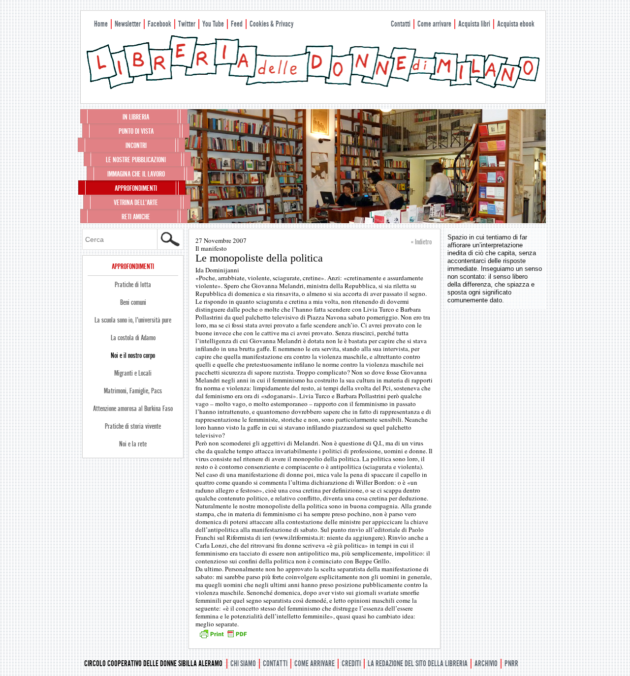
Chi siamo (243, 663)
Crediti (351, 663)
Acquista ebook (516, 24)
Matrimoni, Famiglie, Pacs (133, 391)
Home (101, 24)
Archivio (486, 663)
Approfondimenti (136, 188)
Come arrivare (434, 24)
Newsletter (128, 24)
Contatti (400, 24)
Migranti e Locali (133, 373)
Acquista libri (474, 24)
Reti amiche (136, 217)
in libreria (136, 117)
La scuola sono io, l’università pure (132, 320)
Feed (237, 24)
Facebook (159, 24)
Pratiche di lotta (133, 285)
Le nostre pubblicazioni (136, 160)
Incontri (136, 145)
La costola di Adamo (133, 338)
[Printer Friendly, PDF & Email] (223, 637)
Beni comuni (133, 302)
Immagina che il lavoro (136, 174)
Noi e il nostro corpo (133, 355)
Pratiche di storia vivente (133, 426)
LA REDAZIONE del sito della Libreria (418, 663)
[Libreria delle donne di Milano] (313, 87)
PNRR (511, 663)
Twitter (186, 24)
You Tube (213, 24)
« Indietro (421, 242)
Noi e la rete (133, 444)
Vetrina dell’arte (136, 202)
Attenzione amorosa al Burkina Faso (133, 408)
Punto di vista (136, 131)
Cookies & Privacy (271, 24)
